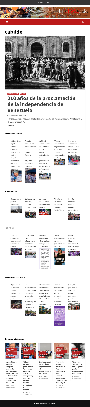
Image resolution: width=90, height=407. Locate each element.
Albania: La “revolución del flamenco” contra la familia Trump (59, 204)
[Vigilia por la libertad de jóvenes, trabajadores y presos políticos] (16, 304)
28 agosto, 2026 (28, 394)
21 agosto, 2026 (77, 378)
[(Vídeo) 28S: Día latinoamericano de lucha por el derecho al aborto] (30, 254)
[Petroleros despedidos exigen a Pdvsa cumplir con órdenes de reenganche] (74, 160)
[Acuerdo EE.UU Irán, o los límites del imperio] (45, 212)
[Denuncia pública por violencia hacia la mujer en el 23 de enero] (45, 258)
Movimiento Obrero (10, 350)
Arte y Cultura (77, 352)
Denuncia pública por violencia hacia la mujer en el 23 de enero (44, 240)
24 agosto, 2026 (44, 378)
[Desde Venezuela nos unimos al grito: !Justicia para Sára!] (59, 256)
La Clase (22, 93)
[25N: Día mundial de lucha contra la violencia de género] (16, 251)
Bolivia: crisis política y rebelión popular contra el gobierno (30, 204)
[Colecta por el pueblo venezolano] (16, 209)
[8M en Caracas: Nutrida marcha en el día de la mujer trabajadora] (74, 253)
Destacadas (10, 356)
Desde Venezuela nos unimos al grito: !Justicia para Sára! (59, 240)
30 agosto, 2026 (11, 387)
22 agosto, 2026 (61, 387)
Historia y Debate (13, 93)
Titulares (26, 348)
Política (25, 356)
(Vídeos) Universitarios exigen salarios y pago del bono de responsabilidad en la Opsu (59, 149)
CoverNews (39, 403)
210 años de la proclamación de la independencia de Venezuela (41, 104)
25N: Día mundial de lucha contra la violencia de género (16, 240)
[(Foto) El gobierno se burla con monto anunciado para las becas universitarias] (74, 306)
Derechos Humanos (10, 353)
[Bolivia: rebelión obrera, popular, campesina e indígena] (74, 217)
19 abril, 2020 (22, 115)
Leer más (11, 125)
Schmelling (12, 115)
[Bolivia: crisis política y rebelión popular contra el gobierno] (30, 214)
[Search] (83, 22)
